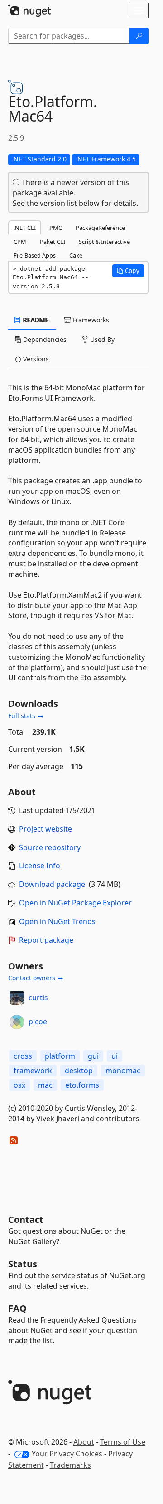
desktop (79, 1071)
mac (45, 1085)
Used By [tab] (101, 339)
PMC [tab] (55, 228)
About (83, 1442)
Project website (45, 829)
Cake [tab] (75, 255)
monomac (122, 1071)
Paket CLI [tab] (52, 242)
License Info (39, 866)
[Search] (139, 36)
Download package (52, 884)
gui (93, 1056)
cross (23, 1056)
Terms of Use (122, 1442)
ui (114, 1056)
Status (22, 1264)
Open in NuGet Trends (57, 921)
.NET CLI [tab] (25, 228)
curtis (38, 998)
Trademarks (70, 1465)
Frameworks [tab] (90, 320)
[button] (128, 270)
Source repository (50, 847)
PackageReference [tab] (100, 228)
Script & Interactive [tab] (104, 242)
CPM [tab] (20, 242)
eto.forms (82, 1085)
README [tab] (35, 320)
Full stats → (25, 715)
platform (60, 1056)
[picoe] (17, 1022)
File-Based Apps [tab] (35, 255)
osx (19, 1085)
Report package (46, 940)
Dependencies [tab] (44, 339)
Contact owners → (35, 977)
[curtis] (17, 998)
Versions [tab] (35, 359)
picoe (38, 1022)
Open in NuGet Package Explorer (75, 903)
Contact (25, 1219)
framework (33, 1071)
